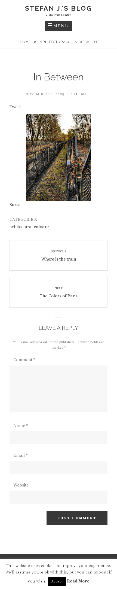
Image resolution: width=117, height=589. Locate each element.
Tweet (15, 107)
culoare (41, 226)
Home (26, 42)
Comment (24, 360)
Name (20, 425)
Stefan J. (81, 94)
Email (20, 455)
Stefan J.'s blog (58, 8)
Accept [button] (57, 581)
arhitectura (53, 42)
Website (21, 485)
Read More (78, 581)
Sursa (15, 204)
